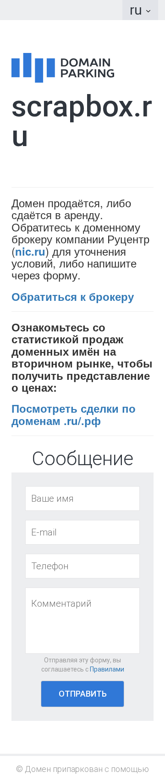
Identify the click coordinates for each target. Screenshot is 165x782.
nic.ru (30, 251)
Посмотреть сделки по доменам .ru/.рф (73, 414)
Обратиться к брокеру (72, 296)
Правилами (107, 669)
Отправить (83, 693)
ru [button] (137, 10)
